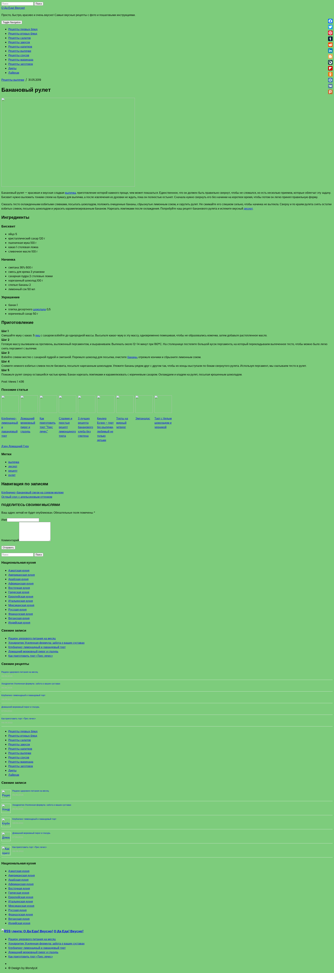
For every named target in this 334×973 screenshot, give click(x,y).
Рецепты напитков (20, 47)
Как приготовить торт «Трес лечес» (30, 656)
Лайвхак (13, 73)
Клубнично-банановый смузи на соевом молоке (32, 492)
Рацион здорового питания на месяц (32, 638)
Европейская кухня (20, 597)
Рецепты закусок (19, 42)
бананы (132, 357)
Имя (4, 520)
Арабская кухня (18, 579)
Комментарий (10, 540)
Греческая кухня (18, 592)
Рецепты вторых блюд (22, 34)
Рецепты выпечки (19, 51)
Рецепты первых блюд (22, 29)
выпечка (70, 193)
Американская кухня (21, 575)
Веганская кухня (19, 618)
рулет (11, 475)
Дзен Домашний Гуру (15, 446)
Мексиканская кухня (21, 605)
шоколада (39, 309)
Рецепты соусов (18, 55)
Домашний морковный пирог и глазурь (33, 651)
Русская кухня (17, 610)
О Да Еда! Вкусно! (13, 8)
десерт (248, 209)
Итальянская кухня (20, 601)
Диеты (12, 68)
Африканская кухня (21, 584)
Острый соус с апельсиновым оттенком (26, 497)
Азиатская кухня (18, 571)
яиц (37, 335)
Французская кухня (20, 614)
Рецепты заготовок (20, 64)
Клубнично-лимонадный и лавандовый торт (37, 647)
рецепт (12, 471)
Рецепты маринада (20, 60)
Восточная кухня (19, 588)
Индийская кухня (19, 623)
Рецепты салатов (19, 38)
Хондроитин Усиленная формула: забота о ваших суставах (46, 643)
